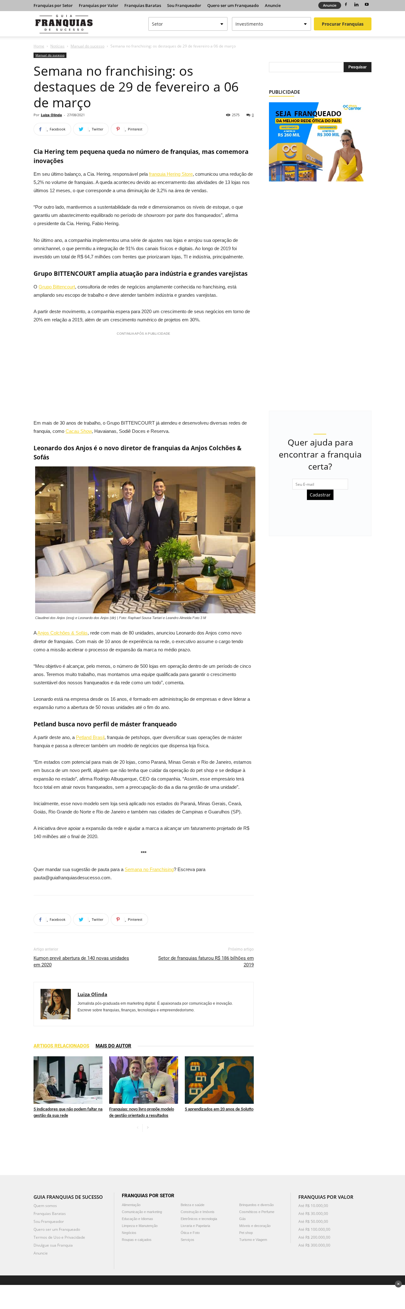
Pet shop (246, 1233)
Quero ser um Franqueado (233, 5)
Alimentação (131, 1205)
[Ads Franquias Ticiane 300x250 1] (316, 141)
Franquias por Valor (98, 5)
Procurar (343, 24)
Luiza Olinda (51, 114)
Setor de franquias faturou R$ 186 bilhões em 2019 (206, 961)
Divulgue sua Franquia (53, 1245)
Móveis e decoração (255, 1226)
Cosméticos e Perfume (256, 1212)
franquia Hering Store (171, 174)
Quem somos (45, 1205)
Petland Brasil (90, 737)
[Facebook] (346, 4)
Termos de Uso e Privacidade (59, 1237)
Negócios (129, 1233)
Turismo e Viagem (253, 1240)
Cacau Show (78, 431)
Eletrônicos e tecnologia (199, 1219)
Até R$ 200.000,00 (314, 1237)
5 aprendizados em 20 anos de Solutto (219, 1109)
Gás (242, 1219)
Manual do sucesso (87, 46)
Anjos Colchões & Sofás (62, 633)
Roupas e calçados (137, 1240)
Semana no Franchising (149, 869)
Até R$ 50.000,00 (313, 1221)
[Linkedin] (356, 4)
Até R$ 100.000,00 (314, 1229)
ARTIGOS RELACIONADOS (61, 1046)
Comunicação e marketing (142, 1212)
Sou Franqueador (184, 5)
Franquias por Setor (53, 5)
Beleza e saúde (192, 1205)
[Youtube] (366, 4)
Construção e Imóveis (198, 1212)
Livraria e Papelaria (195, 1226)
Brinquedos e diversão (256, 1205)
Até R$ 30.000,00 (313, 1213)
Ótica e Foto (190, 1233)
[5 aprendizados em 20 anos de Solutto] (219, 1080)
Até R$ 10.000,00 (313, 1205)
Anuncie (273, 5)
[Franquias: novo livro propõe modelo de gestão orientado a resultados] (143, 1080)
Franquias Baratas (142, 5)
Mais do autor (113, 1046)
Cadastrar (320, 495)
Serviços (187, 1240)
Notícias (57, 46)
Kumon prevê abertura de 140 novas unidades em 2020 (81, 961)
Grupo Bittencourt (57, 286)
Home (39, 46)
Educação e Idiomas (137, 1219)
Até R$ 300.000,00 (314, 1245)
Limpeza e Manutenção (140, 1226)
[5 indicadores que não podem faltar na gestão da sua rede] (68, 1080)
